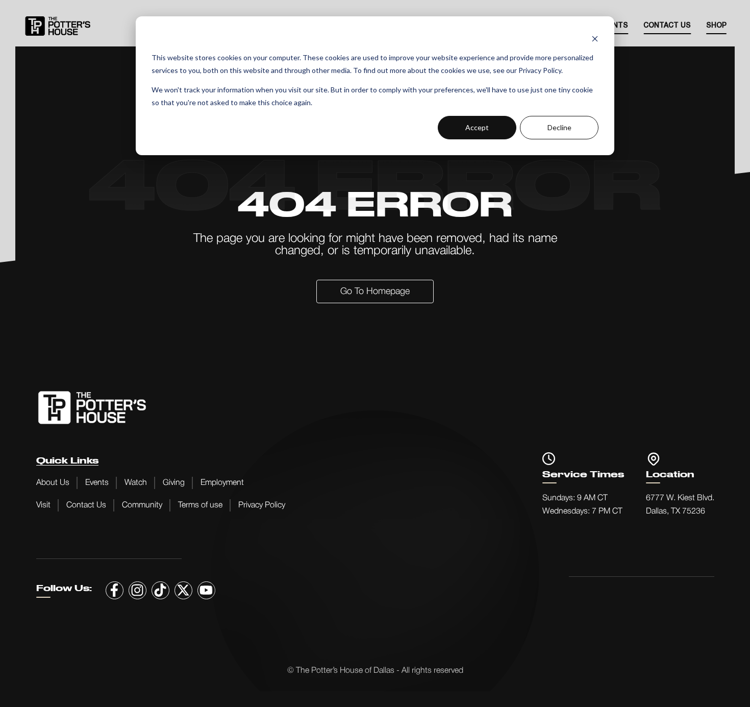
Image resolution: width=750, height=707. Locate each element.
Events (97, 482)
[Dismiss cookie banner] (594, 38)
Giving (174, 482)
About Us (52, 482)
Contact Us (667, 25)
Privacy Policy (261, 505)
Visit (43, 505)
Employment (222, 482)
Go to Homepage (375, 291)
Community (142, 505)
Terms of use (200, 505)
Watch (135, 482)
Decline (559, 127)
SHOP (716, 25)
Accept (477, 127)
